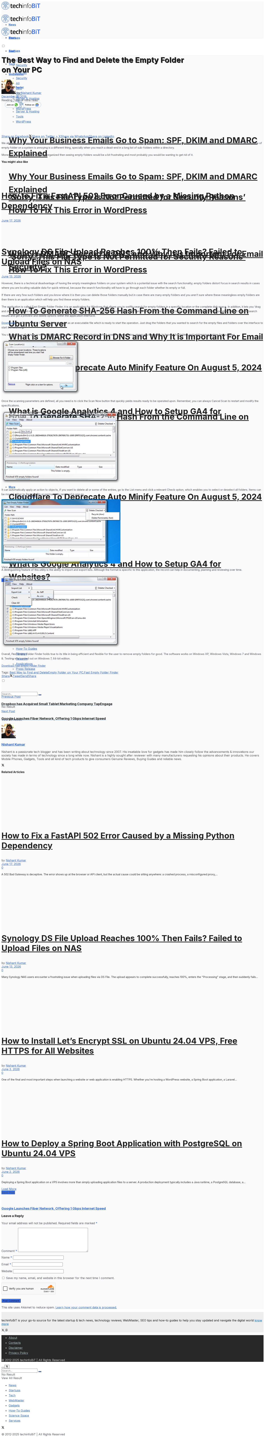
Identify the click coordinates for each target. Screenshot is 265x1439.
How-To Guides (19, 1410)
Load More (8, 1189)
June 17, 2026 (11, 220)
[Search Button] (39, 694)
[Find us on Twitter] (3, 1330)
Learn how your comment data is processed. (86, 1307)
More (12, 487)
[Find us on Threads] (6, 1330)
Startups (14, 50)
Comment (9, 1251)
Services (14, 1420)
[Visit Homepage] (22, 8)
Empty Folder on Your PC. (66, 672)
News (12, 1385)
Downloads (8, 323)
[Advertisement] (67, 686)
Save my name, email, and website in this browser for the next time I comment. (60, 1278)
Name (6, 1257)
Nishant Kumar (31, 93)
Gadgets (14, 1405)
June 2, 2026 (10, 1172)
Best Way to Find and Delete (29, 672)
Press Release (25, 669)
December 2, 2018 (13, 96)
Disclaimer (16, 1348)
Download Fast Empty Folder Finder (23, 665)
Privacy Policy (18, 1353)
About (13, 1337)
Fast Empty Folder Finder (101, 672)
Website (6, 1271)
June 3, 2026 (10, 1069)
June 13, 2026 (11, 276)
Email (6, 1264)
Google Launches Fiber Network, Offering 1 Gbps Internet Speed (53, 1208)
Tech (12, 1395)
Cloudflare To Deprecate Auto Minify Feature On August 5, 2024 (135, 367)
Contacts (15, 1343)
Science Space (19, 1415)
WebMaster (16, 1400)
